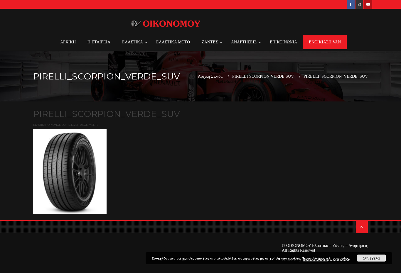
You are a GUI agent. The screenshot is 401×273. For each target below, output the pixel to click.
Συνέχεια (371, 258)
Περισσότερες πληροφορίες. (326, 258)
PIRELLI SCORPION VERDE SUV (263, 76)
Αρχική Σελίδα (210, 76)
